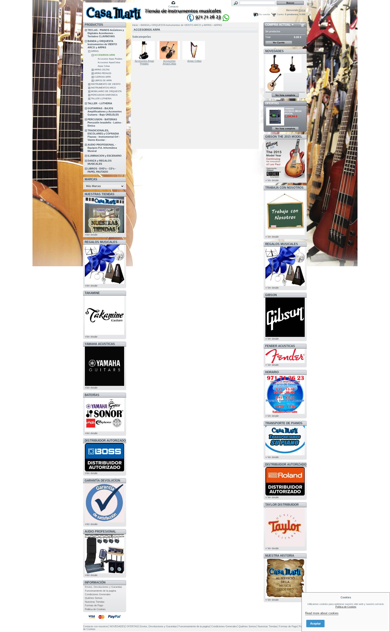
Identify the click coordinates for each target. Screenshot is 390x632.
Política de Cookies (345, 606)
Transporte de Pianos (283, 423)
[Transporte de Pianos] (285, 454)
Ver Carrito (279, 42)
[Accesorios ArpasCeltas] (169, 50)
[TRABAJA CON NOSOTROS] (285, 234)
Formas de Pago (94, 605)
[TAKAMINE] (104, 334)
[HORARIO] (285, 413)
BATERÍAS (92, 395)
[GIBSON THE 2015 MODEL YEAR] (285, 177)
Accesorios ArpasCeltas (109, 62)
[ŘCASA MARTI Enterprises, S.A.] (113, 11)
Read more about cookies (322, 613)
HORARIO (272, 372)
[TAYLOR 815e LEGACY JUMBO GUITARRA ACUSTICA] (274, 90)
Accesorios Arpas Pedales (110, 59)
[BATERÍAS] (104, 430)
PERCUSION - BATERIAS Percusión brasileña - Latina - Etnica (105, 122)
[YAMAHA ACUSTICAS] (104, 385)
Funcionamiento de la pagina (100, 590)
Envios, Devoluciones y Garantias (103, 587)
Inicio (135, 25)
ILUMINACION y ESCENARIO (105, 155)
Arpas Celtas (104, 66)
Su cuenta (264, 14)
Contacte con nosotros (95, 626)
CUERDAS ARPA (102, 77)
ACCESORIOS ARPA (104, 55)
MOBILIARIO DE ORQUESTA (106, 91)
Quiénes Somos (93, 598)
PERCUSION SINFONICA (104, 95)
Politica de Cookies (95, 609)
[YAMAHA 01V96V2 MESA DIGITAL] (275, 124)
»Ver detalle (91, 234)
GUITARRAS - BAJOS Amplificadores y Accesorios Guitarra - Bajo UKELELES (105, 111)
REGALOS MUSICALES (101, 242)
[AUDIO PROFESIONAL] (104, 572)
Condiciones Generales (98, 594)
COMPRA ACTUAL (278, 24)
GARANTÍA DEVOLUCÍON (102, 480)
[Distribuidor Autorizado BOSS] (104, 470)
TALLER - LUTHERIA (100, 103)
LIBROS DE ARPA (103, 80)
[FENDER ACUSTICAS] (285, 362)
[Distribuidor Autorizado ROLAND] (285, 494)
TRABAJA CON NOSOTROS (284, 187)
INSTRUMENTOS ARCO (103, 87)
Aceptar (315, 623)
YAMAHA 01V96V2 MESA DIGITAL (293, 111)
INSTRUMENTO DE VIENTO (106, 84)
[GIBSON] (285, 336)
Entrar (302, 10)
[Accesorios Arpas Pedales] (144, 50)
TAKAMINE (92, 293)
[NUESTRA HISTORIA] (285, 597)
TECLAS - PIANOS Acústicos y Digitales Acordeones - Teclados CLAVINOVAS (106, 33)
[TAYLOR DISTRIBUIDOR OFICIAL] (285, 545)
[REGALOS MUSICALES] (104, 283)
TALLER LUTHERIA (101, 98)
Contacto (173, 6)
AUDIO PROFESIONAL (100, 531)
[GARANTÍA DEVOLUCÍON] (104, 521)
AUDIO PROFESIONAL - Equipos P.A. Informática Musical (102, 147)
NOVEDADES (274, 51)
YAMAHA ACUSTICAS (100, 344)
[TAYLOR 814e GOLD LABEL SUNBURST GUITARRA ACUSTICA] (274, 72)
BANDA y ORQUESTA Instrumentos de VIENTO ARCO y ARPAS (102, 44)
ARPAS (95, 51)
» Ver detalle (272, 180)
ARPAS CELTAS (101, 70)
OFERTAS (272, 103)
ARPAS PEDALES (102, 73)
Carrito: (280, 14)
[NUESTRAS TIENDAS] (104, 232)
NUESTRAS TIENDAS (99, 194)
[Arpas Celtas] (194, 50)
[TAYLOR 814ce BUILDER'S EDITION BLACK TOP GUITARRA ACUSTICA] (292, 72)
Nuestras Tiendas (94, 601)
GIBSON (271, 295)
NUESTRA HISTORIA (279, 555)
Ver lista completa (285, 95)
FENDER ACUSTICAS (280, 346)
